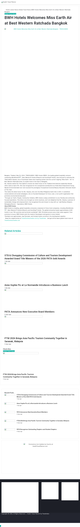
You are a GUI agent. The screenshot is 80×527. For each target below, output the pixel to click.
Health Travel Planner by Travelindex (38, 513)
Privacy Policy (48, 495)
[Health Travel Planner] (8, 2)
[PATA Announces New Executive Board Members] (9, 412)
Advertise (67, 496)
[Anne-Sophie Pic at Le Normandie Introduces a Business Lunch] (9, 404)
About (46, 486)
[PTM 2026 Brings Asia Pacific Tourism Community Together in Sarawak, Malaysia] (9, 421)
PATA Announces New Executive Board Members (32, 412)
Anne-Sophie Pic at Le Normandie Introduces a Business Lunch (37, 403)
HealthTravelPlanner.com (11, 494)
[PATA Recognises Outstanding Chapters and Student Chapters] (9, 430)
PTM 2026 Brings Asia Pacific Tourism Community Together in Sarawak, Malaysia (43, 421)
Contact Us (48, 489)
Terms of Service (49, 492)
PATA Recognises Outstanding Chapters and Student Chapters (37, 429)
